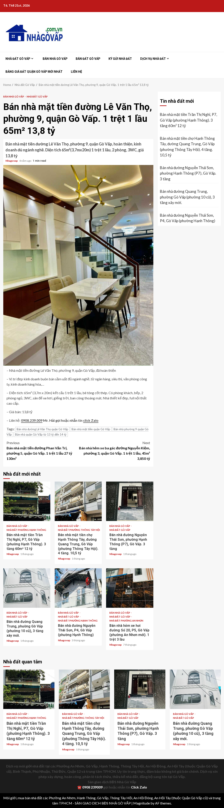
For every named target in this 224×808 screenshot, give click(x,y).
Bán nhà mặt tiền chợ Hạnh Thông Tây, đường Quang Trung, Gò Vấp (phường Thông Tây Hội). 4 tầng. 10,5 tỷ (78, 501)
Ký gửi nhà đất (120, 58)
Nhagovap (11, 160)
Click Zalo (139, 787)
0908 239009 (92, 787)
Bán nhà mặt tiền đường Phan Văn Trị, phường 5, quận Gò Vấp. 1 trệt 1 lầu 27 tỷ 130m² (39, 451)
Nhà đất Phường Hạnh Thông (26, 530)
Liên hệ (76, 71)
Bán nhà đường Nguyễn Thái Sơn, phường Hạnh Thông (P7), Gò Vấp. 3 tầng (129, 501)
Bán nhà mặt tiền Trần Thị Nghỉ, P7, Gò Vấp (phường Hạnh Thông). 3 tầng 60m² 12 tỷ (26, 501)
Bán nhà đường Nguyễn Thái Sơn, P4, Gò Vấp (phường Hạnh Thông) (78, 588)
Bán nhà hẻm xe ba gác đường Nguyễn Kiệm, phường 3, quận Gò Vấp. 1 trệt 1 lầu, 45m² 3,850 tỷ (114, 451)
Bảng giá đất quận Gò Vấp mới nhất (34, 71)
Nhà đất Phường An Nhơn (126, 620)
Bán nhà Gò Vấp (55, 58)
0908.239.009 (31, 420)
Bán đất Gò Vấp (88, 58)
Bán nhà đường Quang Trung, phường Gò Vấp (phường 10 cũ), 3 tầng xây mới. (26, 588)
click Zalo (90, 420)
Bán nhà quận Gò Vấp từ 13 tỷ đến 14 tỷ (40, 434)
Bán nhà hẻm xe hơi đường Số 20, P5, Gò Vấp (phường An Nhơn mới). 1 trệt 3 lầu (129, 588)
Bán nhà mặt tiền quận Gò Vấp (91, 429)
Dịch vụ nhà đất (153, 58)
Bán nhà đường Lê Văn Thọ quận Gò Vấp (42, 429)
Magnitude (141, 803)
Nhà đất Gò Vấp (17, 58)
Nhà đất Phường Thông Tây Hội (79, 530)
